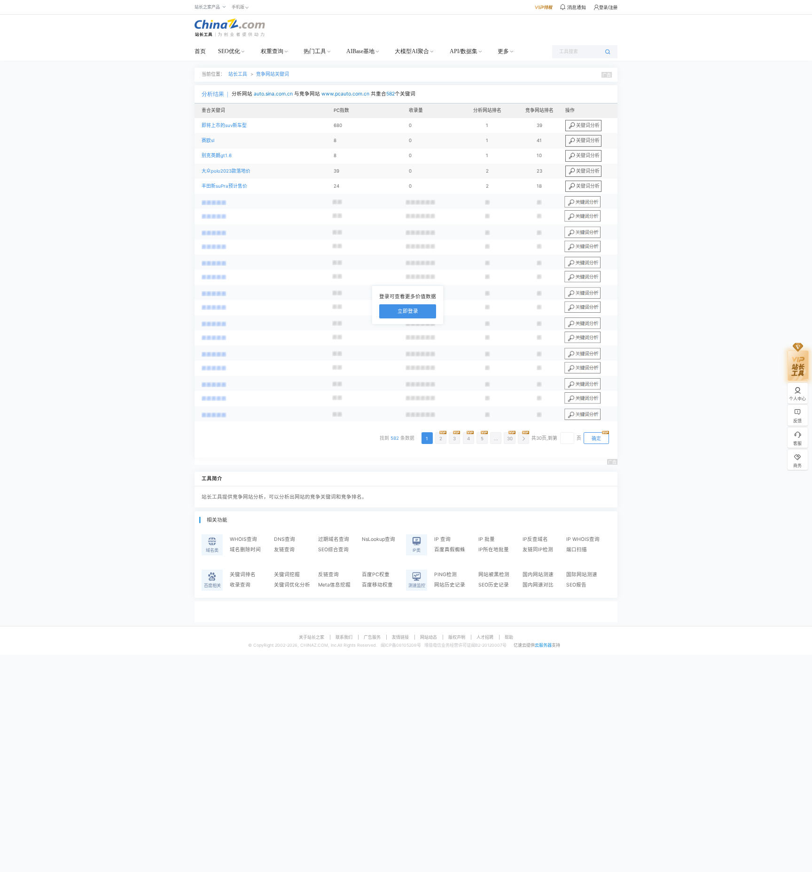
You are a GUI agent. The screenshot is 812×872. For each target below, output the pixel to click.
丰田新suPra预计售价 (224, 186)
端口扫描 (576, 550)
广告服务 (372, 637)
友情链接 (400, 637)
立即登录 (408, 311)
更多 (503, 51)
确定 (596, 438)
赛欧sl (208, 140)
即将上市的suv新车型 (224, 125)
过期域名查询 (333, 539)
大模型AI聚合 (412, 51)
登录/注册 (608, 7)
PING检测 (445, 574)
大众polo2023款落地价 (226, 171)
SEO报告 (576, 585)
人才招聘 (484, 637)
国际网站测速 (581, 574)
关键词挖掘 (287, 574)
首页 (200, 51)
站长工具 (237, 74)
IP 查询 (442, 539)
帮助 (509, 637)
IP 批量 (486, 539)
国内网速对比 (538, 585)
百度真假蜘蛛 (449, 550)
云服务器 (543, 645)
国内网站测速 (538, 574)
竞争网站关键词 (272, 74)
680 (338, 125)
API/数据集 (463, 51)
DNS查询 (284, 539)
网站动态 (428, 637)
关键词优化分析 (292, 585)
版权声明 (456, 637)
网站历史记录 (449, 585)
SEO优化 (229, 51)
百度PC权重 (376, 574)
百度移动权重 (377, 585)
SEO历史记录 (493, 585)
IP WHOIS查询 (583, 539)
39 (336, 171)
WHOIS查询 (243, 539)
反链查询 (328, 574)
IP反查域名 (535, 539)
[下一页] (523, 438)
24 (336, 186)
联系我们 (344, 637)
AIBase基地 (360, 51)
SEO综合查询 (333, 550)
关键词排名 (243, 574)
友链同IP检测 (538, 550)
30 (510, 438)
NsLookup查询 (378, 539)
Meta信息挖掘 (334, 585)
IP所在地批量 (493, 550)
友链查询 (284, 550)
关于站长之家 (311, 637)
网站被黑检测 (493, 574)
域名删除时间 (245, 550)
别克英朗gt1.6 (217, 155)
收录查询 (240, 585)
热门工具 (315, 51)
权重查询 (272, 51)
